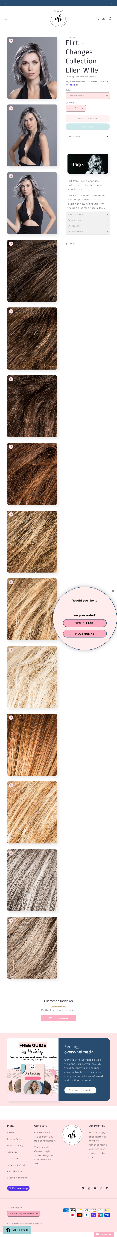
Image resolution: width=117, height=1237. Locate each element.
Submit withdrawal (17, 1177)
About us (12, 1152)
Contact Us (105, 1234)
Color (68, 90)
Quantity (70, 102)
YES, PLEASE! (85, 623)
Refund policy (14, 1171)
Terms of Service (16, 1165)
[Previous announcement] (5, 3)
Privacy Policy (14, 1139)
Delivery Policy (15, 1145)
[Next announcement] (111, 3)
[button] (6, 18)
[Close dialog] (113, 591)
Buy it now (87, 126)
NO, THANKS (85, 634)
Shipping (70, 77)
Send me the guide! (80, 1090)
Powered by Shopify (33, 1224)
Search (11, 1132)
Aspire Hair (19, 1224)
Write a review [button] (58, 1018)
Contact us (13, 1158)
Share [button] (71, 243)
